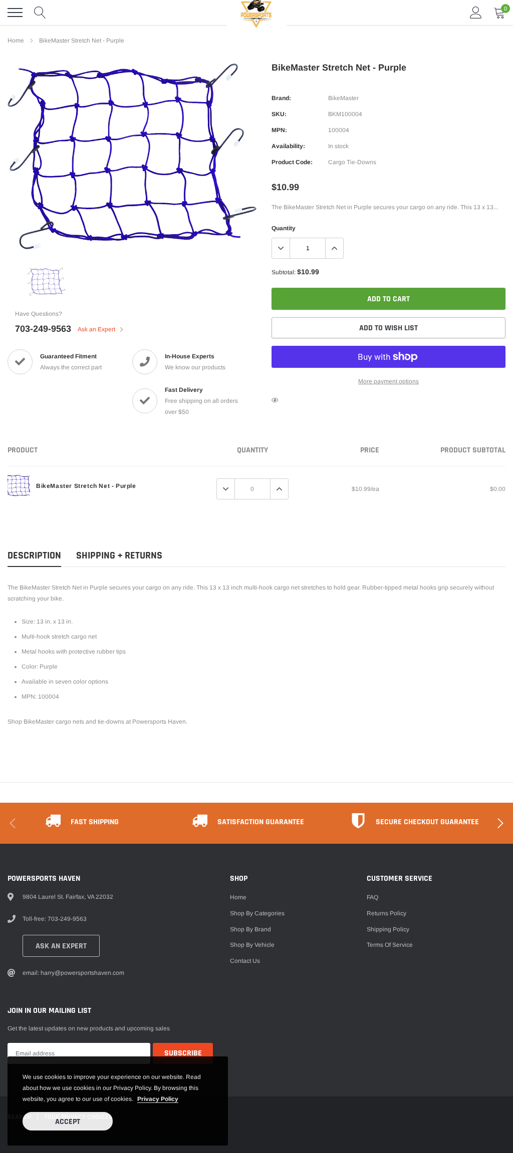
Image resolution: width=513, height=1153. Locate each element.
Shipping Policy (388, 929)
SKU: (279, 114)
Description (34, 555)
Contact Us (245, 960)
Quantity (284, 228)
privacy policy (157, 1098)
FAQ (372, 897)
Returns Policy (386, 913)
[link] (47, 282)
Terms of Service (390, 944)
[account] (476, 12)
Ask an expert (61, 946)
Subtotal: (284, 272)
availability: (288, 146)
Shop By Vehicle (252, 944)
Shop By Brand (250, 929)
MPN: (279, 130)
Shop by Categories (257, 913)
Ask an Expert (97, 329)
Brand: (281, 98)
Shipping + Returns (119, 555)
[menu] (15, 12)
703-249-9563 (43, 329)
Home (16, 40)
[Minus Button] (281, 248)
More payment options (388, 381)
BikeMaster (343, 98)
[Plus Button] (334, 248)
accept (67, 1121)
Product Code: (292, 162)
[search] (40, 12)
